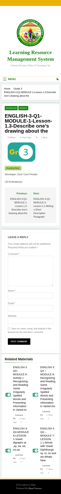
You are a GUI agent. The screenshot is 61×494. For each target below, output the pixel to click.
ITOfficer (11, 137)
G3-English (11, 108)
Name (12, 290)
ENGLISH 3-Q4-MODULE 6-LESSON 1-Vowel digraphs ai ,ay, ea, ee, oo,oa (21, 439)
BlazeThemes (35, 488)
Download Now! (13, 168)
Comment (14, 254)
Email (11, 303)
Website (12, 316)
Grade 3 (23, 108)
